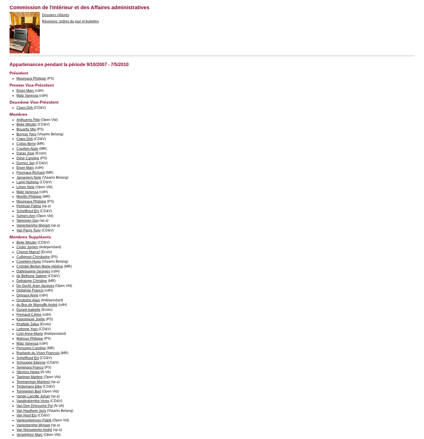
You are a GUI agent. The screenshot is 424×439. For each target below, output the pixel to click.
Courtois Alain (27, 149)
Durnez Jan (25, 163)
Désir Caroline (27, 158)
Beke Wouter (26, 124)
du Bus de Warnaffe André (36, 305)
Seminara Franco (30, 367)
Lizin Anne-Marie (29, 334)
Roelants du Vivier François (38, 353)
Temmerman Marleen (33, 382)
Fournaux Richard (30, 173)
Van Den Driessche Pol (34, 406)
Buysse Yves (26, 134)
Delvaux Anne (27, 295)
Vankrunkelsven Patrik (33, 420)
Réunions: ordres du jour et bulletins (70, 21)
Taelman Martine (29, 377)
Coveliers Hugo (28, 261)
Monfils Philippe (29, 197)
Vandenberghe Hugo (32, 401)
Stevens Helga (28, 372)
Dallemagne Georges (33, 271)
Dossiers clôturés (55, 15)
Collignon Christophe (33, 257)
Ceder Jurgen (27, 247)
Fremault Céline (29, 315)
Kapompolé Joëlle (30, 319)
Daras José (25, 153)
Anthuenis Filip (28, 120)
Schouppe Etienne (31, 362)
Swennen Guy (27, 220)
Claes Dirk (24, 108)
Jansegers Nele (28, 177)
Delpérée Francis (30, 290)
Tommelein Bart (28, 391)
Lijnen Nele (25, 187)
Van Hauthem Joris (31, 411)
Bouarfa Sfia (26, 129)
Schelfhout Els (27, 211)
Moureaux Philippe (31, 78)
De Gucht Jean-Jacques (35, 286)
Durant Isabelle (28, 310)
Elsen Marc (25, 91)
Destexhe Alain (28, 300)
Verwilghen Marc (29, 435)
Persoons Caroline (31, 348)
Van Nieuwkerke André (34, 430)
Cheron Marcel (28, 252)
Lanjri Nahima (27, 182)
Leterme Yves (27, 329)
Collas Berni (26, 144)
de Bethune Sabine (31, 276)
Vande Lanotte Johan (33, 396)
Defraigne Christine (31, 281)
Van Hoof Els (26, 415)
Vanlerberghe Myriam (33, 225)
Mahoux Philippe (29, 339)
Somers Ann (25, 216)
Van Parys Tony (28, 230)
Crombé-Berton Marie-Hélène (39, 266)
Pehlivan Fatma (28, 206)
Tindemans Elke (29, 386)
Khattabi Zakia (27, 324)
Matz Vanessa (27, 96)
